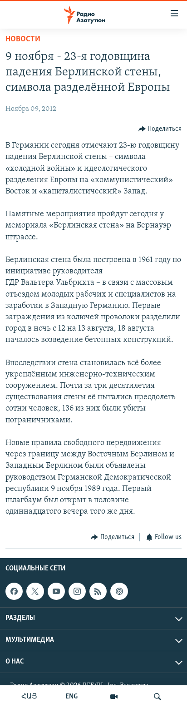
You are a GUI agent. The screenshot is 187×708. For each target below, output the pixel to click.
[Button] (160, 129)
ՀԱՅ (29, 696)
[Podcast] (119, 591)
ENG (71, 696)
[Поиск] (157, 696)
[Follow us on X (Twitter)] (35, 591)
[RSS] (98, 591)
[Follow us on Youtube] (56, 591)
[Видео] (114, 696)
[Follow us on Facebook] (14, 591)
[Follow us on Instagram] (77, 591)
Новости (22, 39)
